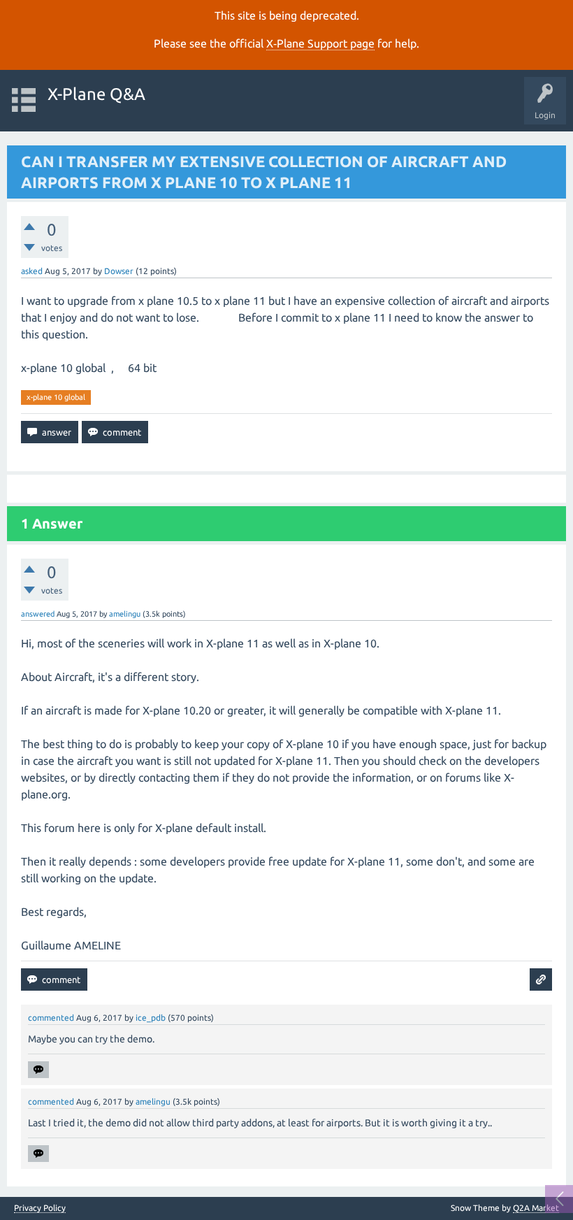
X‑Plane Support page (320, 43)
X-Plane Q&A (96, 94)
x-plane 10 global (56, 397)
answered (38, 614)
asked (32, 270)
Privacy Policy (40, 1208)
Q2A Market (536, 1207)
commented (51, 1017)
